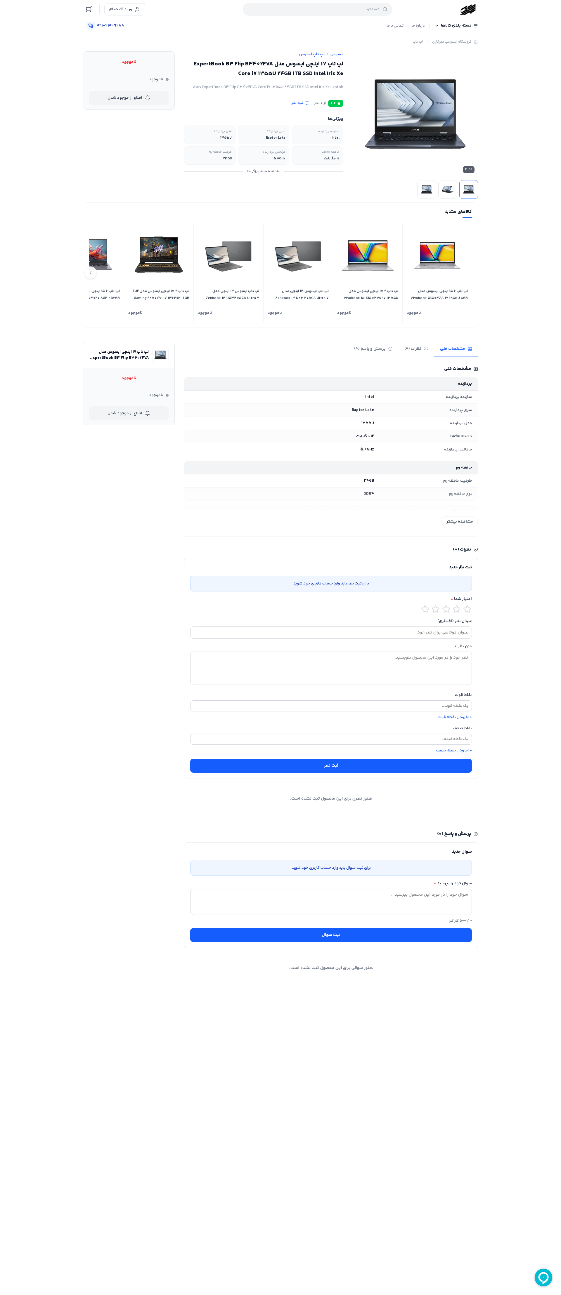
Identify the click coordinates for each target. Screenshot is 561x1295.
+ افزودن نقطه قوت (455, 717)
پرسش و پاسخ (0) (370, 349)
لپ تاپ (418, 42)
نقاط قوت (463, 695)
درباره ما (418, 26)
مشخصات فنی (452, 349)
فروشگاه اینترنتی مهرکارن (452, 42)
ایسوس (336, 54)
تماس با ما (395, 26)
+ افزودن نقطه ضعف (454, 750)
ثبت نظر (297, 103)
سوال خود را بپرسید (453, 883)
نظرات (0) (412, 349)
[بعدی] (90, 273)
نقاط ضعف (462, 728)
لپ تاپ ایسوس (312, 54)
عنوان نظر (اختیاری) (454, 621)
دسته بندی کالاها (456, 26)
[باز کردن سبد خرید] (89, 9)
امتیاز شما (461, 599)
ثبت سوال (331, 935)
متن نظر (463, 646)
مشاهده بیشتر (459, 521)
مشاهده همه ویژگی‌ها (263, 171)
